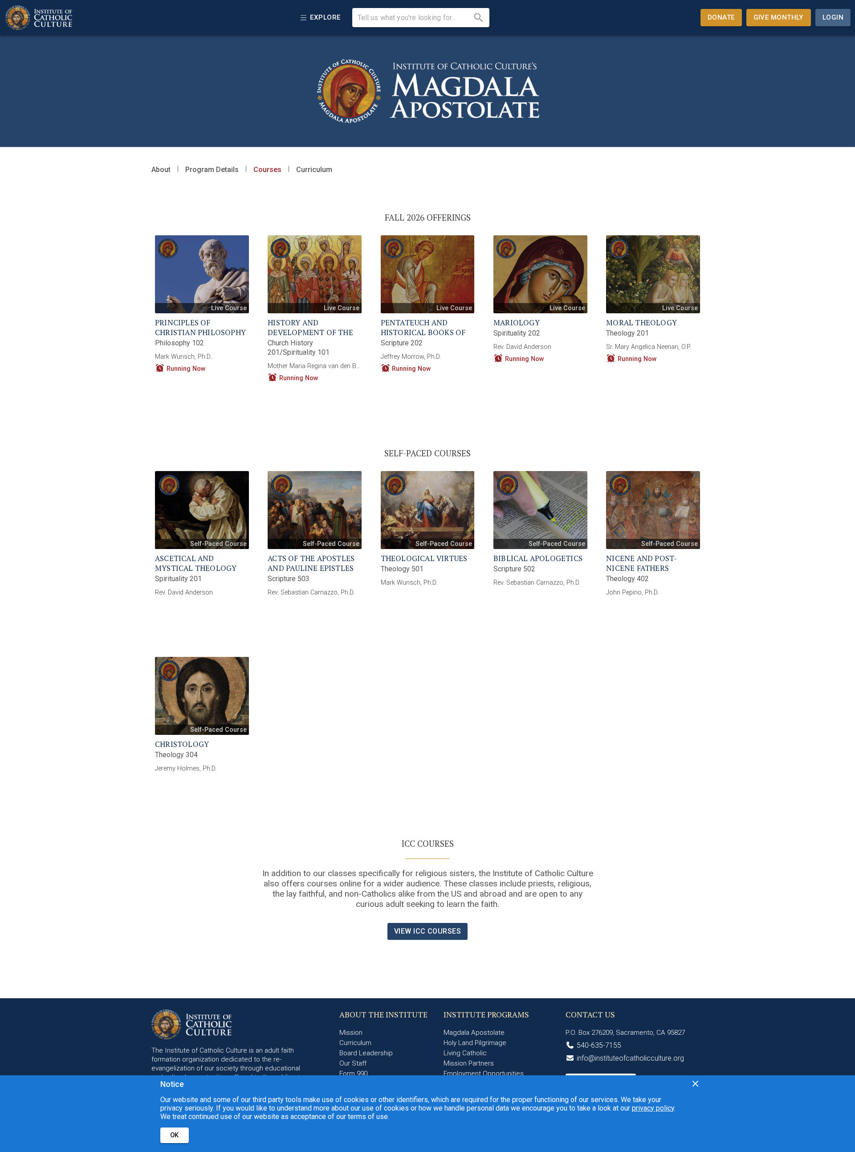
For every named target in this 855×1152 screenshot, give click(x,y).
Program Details (212, 169)
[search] (478, 17)
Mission (350, 1033)
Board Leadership (366, 1053)
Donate (721, 17)
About (161, 169)
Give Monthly (778, 17)
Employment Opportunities (484, 1074)
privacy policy (653, 1108)
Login (832, 17)
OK (174, 1135)
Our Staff (352, 1063)
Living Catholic (465, 1053)
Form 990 (353, 1074)
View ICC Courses (427, 931)
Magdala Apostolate (474, 1033)
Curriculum (314, 169)
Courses (267, 169)
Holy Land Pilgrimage (475, 1043)
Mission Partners (469, 1063)
